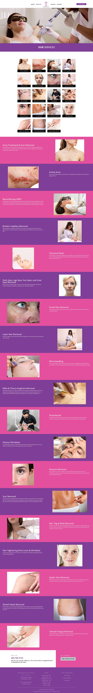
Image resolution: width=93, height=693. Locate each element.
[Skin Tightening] (69, 109)
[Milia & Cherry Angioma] (39, 94)
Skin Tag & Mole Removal (54, 116)
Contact (59, 4)
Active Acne (39, 71)
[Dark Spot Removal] (39, 79)
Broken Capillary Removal (69, 71)
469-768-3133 (17, 658)
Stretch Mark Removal (39, 131)
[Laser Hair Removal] (69, 79)
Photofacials (54, 101)
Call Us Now (82, 4)
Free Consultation (68, 659)
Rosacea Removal (24, 116)
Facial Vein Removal (54, 86)
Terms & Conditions (67, 678)
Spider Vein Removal (24, 131)
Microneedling (24, 101)
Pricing (53, 4)
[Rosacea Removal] (24, 109)
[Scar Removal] (39, 109)
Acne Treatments (24, 71)
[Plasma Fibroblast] (69, 94)
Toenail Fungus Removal (54, 131)
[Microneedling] (24, 94)
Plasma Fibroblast (69, 101)
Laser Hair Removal (68, 86)
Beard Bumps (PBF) (54, 71)
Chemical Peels (24, 86)
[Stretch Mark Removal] (39, 124)
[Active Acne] (39, 64)
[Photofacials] (54, 94)
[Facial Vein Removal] (54, 79)
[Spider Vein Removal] (24, 124)
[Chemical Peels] (24, 79)
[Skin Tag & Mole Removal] (54, 109)
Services (38, 4)
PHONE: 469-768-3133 (26, 675)
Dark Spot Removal (39, 86)
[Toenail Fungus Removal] (54, 124)
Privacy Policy (67, 675)
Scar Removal (39, 116)
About (33, 4)
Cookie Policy (67, 680)
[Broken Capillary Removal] (69, 64)
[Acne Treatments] (24, 64)
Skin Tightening (68, 116)
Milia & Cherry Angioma (39, 101)
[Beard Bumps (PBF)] (54, 64)
